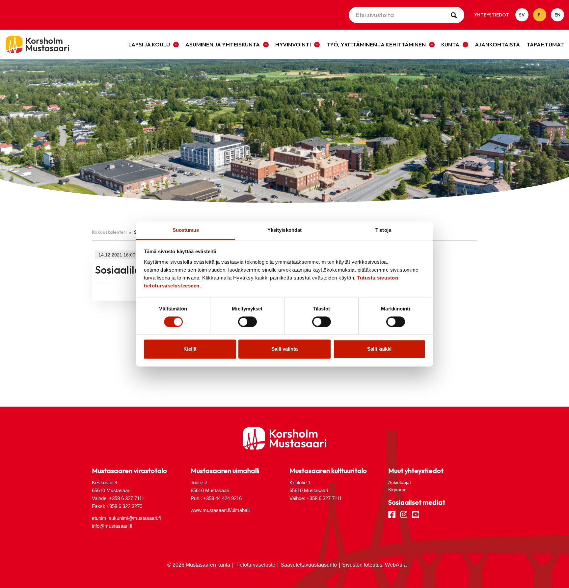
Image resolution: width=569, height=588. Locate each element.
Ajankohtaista (497, 44)
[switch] (247, 322)
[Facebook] (391, 514)
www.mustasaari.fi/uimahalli (220, 510)
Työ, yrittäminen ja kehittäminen (376, 44)
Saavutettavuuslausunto (309, 565)
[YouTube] (415, 514)
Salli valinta (284, 349)
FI (540, 15)
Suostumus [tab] (186, 230)
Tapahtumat (545, 44)
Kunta (450, 44)
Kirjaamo (397, 489)
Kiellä (189, 349)
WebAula (396, 565)
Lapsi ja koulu (149, 44)
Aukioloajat (399, 482)
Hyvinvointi (293, 44)
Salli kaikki (379, 349)
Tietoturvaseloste (255, 565)
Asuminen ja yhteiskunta (222, 44)
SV (522, 15)
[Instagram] (403, 514)
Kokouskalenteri (109, 232)
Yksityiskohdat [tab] (284, 230)
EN (557, 15)
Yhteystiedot (491, 15)
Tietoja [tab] (383, 230)
